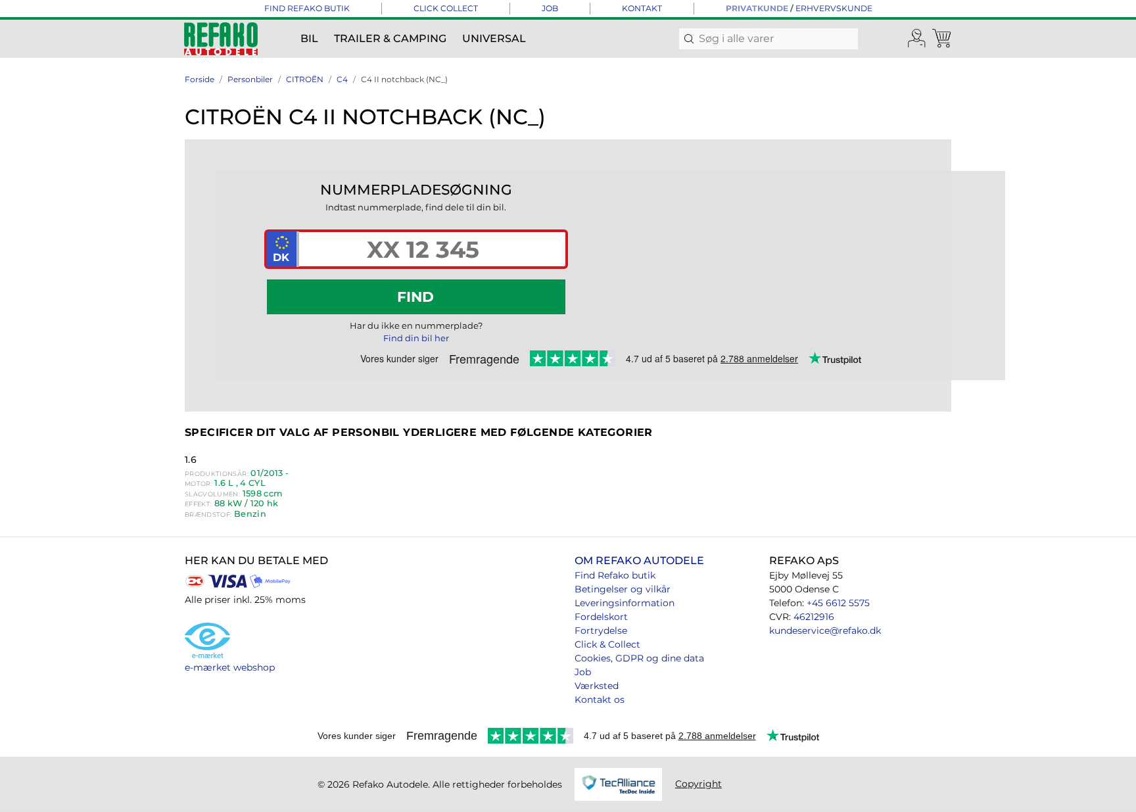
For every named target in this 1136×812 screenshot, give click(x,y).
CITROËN (304, 79)
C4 (342, 79)
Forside (199, 79)
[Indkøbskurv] (942, 39)
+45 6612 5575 (838, 603)
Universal (494, 38)
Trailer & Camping (390, 38)
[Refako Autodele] (221, 38)
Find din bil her (416, 338)
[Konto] (917, 39)
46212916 (813, 617)
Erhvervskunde (833, 8)
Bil (309, 38)
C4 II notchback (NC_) (404, 79)
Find (415, 296)
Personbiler (250, 79)
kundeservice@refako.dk (825, 630)
